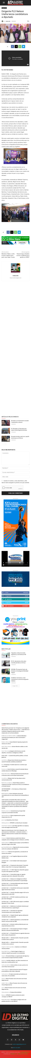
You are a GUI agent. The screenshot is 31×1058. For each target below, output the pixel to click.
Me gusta (25, 592)
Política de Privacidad (23, 1054)
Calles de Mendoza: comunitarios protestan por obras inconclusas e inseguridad (14, 737)
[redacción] (3, 21)
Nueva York (4, 8)
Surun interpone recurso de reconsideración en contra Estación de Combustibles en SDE (15, 795)
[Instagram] (11, 1039)
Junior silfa (4, 755)
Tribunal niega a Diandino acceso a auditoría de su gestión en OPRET (23, 255)
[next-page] (5, 444)
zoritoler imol (5, 856)
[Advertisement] (15, 349)
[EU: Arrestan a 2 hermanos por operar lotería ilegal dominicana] (6, 431)
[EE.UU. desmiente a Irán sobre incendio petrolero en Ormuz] (6, 663)
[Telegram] (23, 46)
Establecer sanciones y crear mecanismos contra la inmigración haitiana (19, 679)
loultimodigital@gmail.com (19, 1044)
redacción (8, 21)
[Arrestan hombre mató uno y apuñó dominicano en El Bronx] (6, 439)
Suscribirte (25, 605)
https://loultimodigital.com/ (15, 277)
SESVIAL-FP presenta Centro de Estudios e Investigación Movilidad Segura (19, 671)
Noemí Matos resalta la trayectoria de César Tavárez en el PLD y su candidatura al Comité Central (15, 784)
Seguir (26, 595)
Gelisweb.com (14, 1054)
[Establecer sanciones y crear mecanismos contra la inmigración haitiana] (6, 680)
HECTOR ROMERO (6, 789)
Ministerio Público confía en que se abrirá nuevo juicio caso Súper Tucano (8, 255)
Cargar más (15, 686)
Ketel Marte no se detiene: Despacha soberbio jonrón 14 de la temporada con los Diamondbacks (15, 731)
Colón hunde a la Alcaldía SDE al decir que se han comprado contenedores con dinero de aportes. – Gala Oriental (15, 801)
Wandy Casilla (5, 938)
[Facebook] (12, 46)
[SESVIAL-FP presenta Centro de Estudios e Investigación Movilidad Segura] (6, 672)
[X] (16, 46)
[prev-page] (3, 444)
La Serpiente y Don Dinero (11, 820)
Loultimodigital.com (24, 1052)
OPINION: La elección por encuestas (18, 823)
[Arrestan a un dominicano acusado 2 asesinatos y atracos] (6, 423)
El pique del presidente (15, 992)
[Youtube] (23, 1039)
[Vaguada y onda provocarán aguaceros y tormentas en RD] (6, 655)
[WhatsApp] (19, 46)
